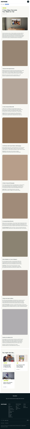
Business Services (25, 407)
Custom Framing (6, 380)
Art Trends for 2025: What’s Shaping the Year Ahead (21, 366)
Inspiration (17, 407)
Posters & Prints (10, 406)
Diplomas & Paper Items (11, 409)
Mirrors (9, 413)
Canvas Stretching (10, 408)
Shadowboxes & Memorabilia (10, 412)
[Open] (9, 4)
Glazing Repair (10, 414)
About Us (24, 405)
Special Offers (17, 405)
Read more (4, 369)
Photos (9, 407)
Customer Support (18, 408)
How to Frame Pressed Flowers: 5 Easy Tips (13, 345)
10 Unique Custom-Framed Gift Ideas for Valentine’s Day (7, 366)
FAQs (16, 409)
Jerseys (9, 410)
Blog (16, 406)
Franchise (24, 406)
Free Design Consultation (9, 415)
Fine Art (9, 405)
